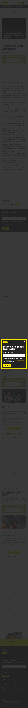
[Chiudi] (24, 341)
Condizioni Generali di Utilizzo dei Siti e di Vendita (13, 360)
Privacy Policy (8, 360)
